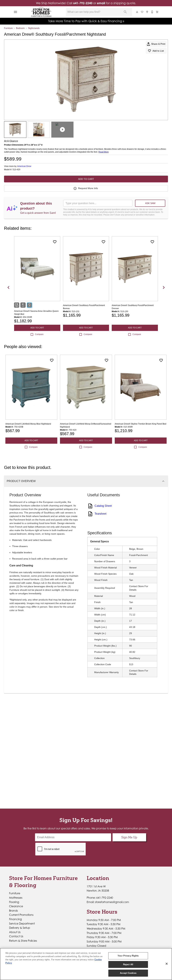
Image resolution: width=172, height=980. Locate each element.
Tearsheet (100, 513)
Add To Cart (86, 179)
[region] (86, 964)
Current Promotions (21, 914)
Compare (39, 334)
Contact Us (16, 936)
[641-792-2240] (152, 12)
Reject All (128, 964)
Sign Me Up (129, 837)
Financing (15, 919)
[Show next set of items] (163, 287)
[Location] (147, 12)
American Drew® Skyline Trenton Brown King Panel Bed (140, 424)
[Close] (166, 963)
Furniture (8, 28)
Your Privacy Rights (128, 955)
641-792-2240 (82, 3)
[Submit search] (125, 12)
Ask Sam (150, 203)
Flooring (14, 902)
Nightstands (34, 28)
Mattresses (15, 897)
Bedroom (20, 28)
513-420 (16, 170)
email (101, 3)
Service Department (22, 923)
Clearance (16, 906)
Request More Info (88, 188)
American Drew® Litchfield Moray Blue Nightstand (28, 424)
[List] (142, 12)
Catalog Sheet (103, 505)
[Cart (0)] (157, 12)
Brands (13, 910)
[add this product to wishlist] (55, 242)
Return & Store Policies (23, 940)
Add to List (158, 50)
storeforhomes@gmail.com (112, 902)
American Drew (24, 166)
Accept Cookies (128, 973)
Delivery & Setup (19, 927)
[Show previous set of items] (8, 287)
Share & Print (158, 44)
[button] (15, 12)
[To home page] (41, 12)
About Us (14, 932)
